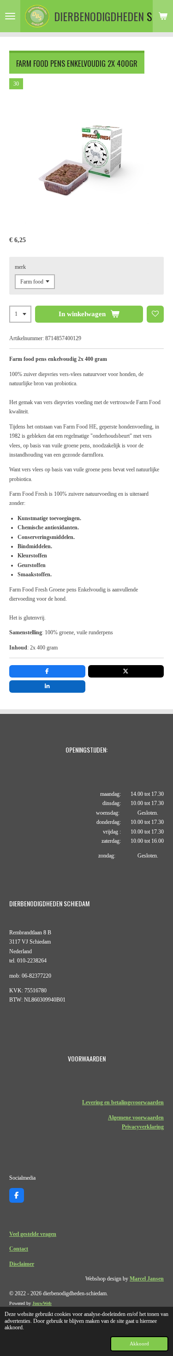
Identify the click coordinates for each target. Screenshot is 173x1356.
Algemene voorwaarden (136, 1117)
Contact (18, 1249)
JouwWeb (42, 1303)
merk (20, 267)
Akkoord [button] (139, 1343)
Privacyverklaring (143, 1127)
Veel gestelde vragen (32, 1234)
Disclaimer (21, 1264)
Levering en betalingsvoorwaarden (123, 1102)
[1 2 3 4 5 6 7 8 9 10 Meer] (20, 314)
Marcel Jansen (147, 1278)
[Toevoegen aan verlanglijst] (155, 314)
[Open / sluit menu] (10, 16)
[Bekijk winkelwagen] (163, 16)
